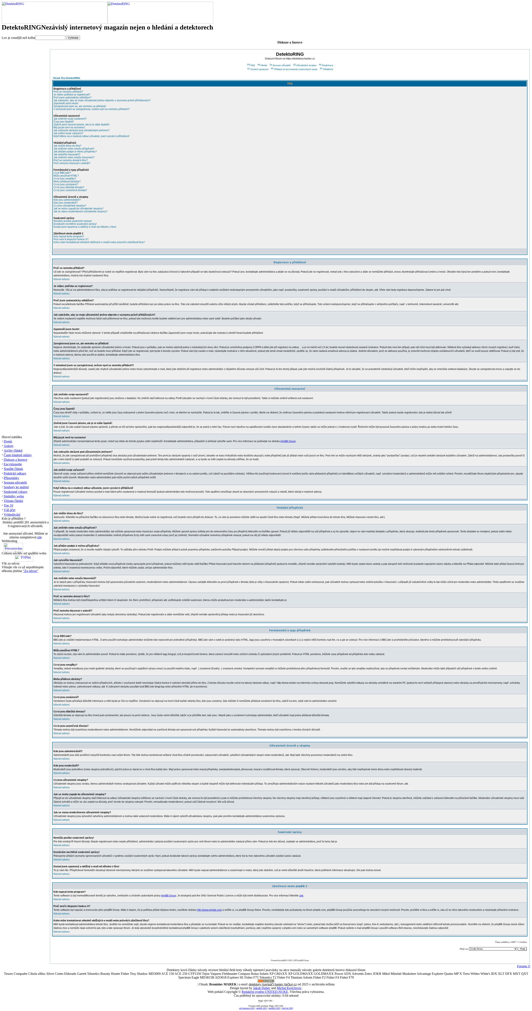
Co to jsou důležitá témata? (68, 187)
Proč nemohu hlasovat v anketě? (71, 163)
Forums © (523, 966)
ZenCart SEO (287, 1008)
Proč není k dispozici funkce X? (71, 239)
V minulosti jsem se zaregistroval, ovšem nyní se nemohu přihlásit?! (91, 109)
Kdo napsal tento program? (68, 236)
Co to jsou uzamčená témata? (70, 190)
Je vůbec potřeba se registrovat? (71, 94)
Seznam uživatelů (15, 482)
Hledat (264, 65)
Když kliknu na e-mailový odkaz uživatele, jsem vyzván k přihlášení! (91, 136)
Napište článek (13, 469)
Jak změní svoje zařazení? (68, 133)
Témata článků (13, 501)
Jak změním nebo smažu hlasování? (74, 157)
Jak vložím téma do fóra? (67, 145)
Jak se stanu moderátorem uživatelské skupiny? (80, 211)
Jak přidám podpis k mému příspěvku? (75, 151)
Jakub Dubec (261, 988)
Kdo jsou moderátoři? (65, 202)
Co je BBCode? (62, 172)
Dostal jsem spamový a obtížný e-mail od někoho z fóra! (84, 226)
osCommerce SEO (247, 1008)
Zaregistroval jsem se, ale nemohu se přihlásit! (79, 106)
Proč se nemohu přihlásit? (68, 91)
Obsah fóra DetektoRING (66, 78)
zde (39, 537)
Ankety (9, 446)
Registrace (327, 65)
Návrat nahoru (61, 279)
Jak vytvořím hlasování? (66, 154)
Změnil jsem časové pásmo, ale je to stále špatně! (81, 124)
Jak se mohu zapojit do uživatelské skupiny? (78, 208)
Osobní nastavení (259, 69)
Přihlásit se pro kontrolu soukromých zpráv (296, 69)
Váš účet (9, 510)
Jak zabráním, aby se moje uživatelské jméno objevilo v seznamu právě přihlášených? (102, 100)
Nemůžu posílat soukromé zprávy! (72, 221)
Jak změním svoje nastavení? (70, 118)
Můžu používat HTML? (66, 175)
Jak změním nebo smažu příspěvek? (74, 148)
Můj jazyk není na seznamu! (69, 127)
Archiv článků (13, 450)
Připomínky (11, 478)
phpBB (283, 960)
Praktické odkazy (15, 473)
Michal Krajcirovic (289, 988)
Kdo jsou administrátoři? (67, 199)
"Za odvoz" (30, 571)
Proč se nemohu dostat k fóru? (70, 160)
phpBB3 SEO (274, 1008)
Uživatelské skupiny (306, 65)
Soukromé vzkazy (15, 491)
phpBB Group (288, 441)
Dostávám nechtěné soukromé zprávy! (75, 223)
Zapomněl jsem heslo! (65, 103)
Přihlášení (328, 69)
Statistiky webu (14, 496)
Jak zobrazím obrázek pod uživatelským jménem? (81, 130)
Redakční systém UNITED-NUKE (265, 992)
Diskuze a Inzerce (15, 459)
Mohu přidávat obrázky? (67, 181)
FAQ (252, 65)
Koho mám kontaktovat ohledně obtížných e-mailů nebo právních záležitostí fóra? (99, 242)
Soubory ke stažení (16, 487)
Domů (8, 441)
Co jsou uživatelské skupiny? (69, 205)
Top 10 (8, 505)
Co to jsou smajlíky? (64, 178)
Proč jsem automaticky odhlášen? (72, 97)
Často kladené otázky (18, 455)
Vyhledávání (12, 514)
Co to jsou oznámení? (65, 184)
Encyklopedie (13, 464)
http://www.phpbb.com (209, 909)
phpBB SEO (261, 1008)
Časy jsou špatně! (63, 121)
